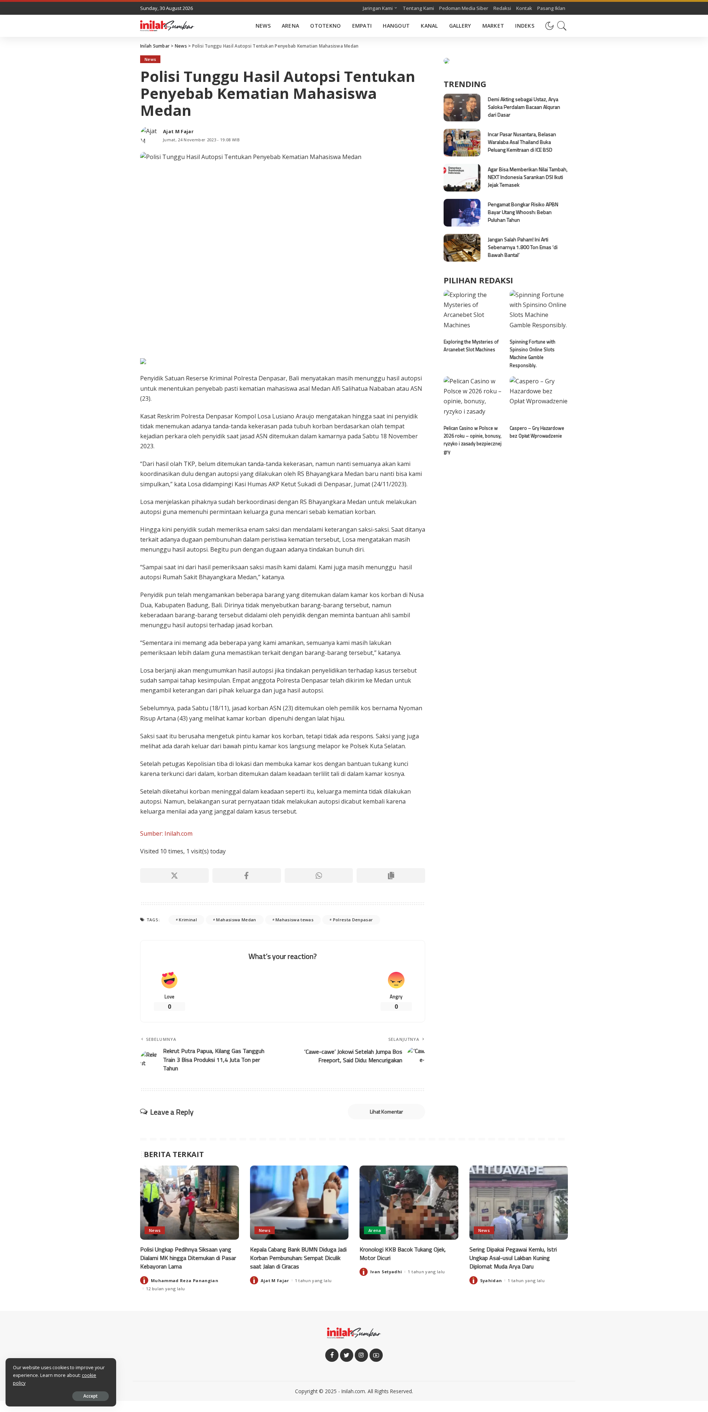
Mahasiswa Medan (236, 919)
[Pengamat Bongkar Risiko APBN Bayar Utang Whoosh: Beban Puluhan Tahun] (462, 213)
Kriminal (188, 919)
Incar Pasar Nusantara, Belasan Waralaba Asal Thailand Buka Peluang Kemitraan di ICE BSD (522, 141)
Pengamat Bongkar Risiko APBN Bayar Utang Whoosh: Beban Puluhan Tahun (523, 212)
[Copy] (391, 875)
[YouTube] (376, 1355)
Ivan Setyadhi (386, 1272)
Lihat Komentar (386, 1111)
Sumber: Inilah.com (166, 833)
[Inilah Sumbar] (167, 25)
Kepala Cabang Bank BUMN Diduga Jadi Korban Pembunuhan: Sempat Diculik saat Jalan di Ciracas (298, 1258)
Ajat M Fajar (178, 131)
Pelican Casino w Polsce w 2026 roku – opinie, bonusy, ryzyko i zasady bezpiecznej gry (473, 439)
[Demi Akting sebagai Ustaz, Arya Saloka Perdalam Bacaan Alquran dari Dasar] (462, 107)
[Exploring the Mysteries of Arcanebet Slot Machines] (473, 312)
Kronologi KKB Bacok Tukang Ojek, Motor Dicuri (403, 1253)
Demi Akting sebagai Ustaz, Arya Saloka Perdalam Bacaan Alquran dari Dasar (524, 106)
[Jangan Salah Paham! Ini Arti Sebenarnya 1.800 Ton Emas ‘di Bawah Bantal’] (462, 248)
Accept (90, 1396)
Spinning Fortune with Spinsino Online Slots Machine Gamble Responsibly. (532, 353)
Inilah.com (353, 1391)
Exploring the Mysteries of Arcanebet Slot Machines (471, 345)
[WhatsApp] (319, 875)
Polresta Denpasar (353, 919)
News (150, 59)
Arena (374, 1230)
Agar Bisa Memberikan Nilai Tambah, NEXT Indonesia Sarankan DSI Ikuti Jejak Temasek (528, 177)
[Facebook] (246, 875)
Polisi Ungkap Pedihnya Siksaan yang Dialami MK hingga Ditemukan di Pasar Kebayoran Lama (188, 1258)
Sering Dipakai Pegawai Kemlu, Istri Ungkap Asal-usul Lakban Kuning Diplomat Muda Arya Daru (513, 1258)
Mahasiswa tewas (294, 919)
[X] (174, 875)
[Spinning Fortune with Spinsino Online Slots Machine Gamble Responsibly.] (539, 312)
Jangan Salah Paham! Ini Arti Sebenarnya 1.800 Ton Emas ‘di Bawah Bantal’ (523, 247)
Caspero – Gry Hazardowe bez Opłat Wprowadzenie (537, 431)
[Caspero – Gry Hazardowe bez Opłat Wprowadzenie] (539, 398)
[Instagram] (361, 1355)
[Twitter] (346, 1355)
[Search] (562, 26)
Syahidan (491, 1280)
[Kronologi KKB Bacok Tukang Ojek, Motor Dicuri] (409, 1203)
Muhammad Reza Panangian (184, 1280)
